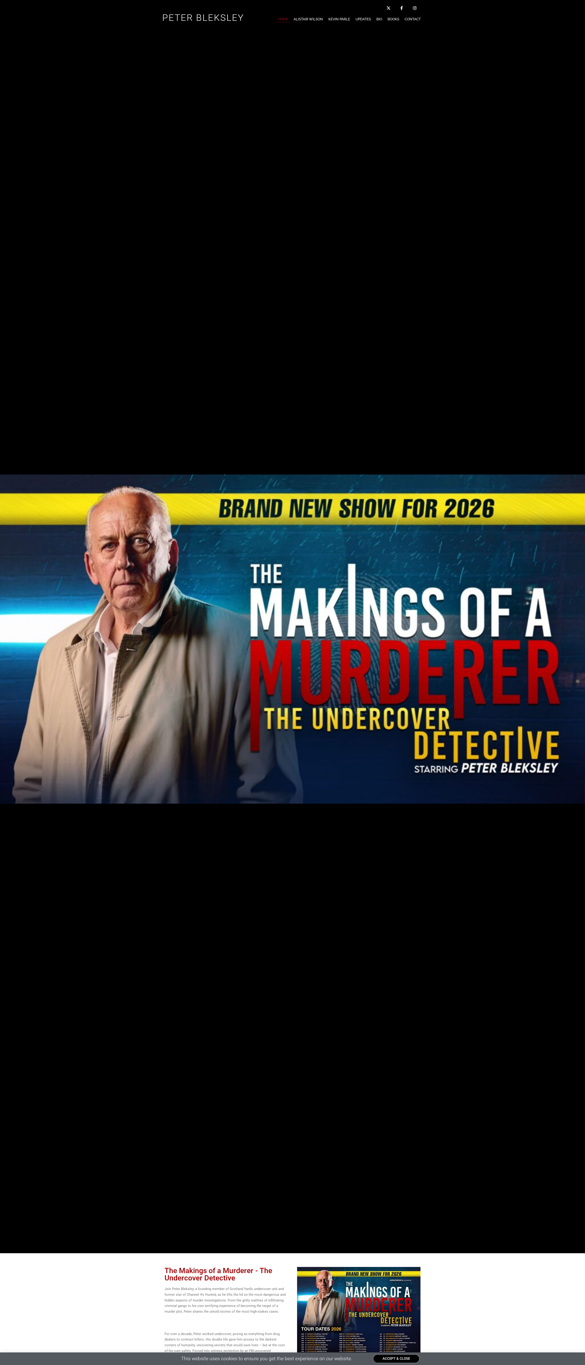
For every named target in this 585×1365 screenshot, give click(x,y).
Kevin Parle (339, 19)
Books (393, 19)
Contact (413, 19)
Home (283, 19)
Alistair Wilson (308, 19)
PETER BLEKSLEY (203, 17)
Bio (379, 19)
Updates (363, 19)
